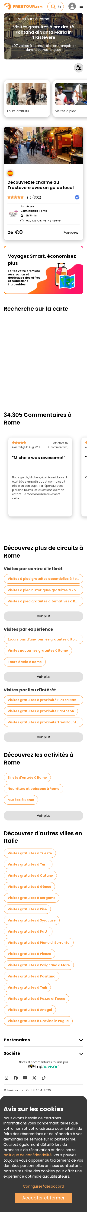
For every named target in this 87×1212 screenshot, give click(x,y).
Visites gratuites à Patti (28, 931)
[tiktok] (43, 1078)
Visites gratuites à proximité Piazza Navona (45, 700)
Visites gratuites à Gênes (29, 886)
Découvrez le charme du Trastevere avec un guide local (40, 185)
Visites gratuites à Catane (30, 875)
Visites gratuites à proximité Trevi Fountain (45, 722)
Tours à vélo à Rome (25, 662)
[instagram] (6, 1078)
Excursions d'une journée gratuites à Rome (44, 639)
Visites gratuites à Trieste (30, 853)
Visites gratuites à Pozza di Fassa (36, 998)
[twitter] (34, 1078)
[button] (27, 98)
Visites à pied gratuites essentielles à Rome (45, 578)
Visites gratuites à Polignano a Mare (39, 965)
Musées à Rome (21, 799)
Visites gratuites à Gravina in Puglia (38, 1021)
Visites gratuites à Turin (28, 864)
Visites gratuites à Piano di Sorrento (39, 942)
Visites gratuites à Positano (31, 976)
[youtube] (25, 1078)
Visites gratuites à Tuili (27, 987)
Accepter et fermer (43, 1198)
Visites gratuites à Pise (27, 909)
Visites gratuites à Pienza (29, 953)
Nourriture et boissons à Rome (33, 788)
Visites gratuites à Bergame (31, 897)
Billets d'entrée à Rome (27, 777)
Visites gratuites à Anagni (30, 1009)
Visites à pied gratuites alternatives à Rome (45, 601)
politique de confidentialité (27, 1155)
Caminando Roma (33, 210)
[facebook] (16, 1078)
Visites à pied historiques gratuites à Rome (44, 590)
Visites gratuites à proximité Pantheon (41, 711)
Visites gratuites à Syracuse (32, 920)
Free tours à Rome (32, 19)
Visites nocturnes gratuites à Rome (38, 650)
